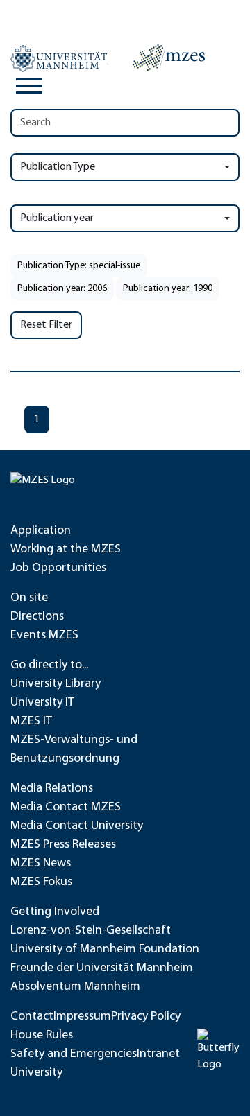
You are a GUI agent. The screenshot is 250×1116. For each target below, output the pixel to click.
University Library (55, 684)
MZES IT (31, 721)
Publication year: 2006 (62, 289)
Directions (37, 617)
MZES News (40, 863)
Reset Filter (46, 325)
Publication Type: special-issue (78, 266)
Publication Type (57, 167)
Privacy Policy (146, 1017)
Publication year (57, 218)
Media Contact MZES (65, 807)
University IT (42, 703)
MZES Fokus (41, 882)
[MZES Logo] (169, 57)
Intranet (158, 1054)
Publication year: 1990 (167, 289)
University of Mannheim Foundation (104, 949)
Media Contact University (76, 826)
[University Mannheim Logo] (59, 58)
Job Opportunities (58, 568)
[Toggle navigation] (29, 86)
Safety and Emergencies (73, 1054)
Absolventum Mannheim (75, 987)
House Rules (41, 1035)
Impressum (82, 1017)
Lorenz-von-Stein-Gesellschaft (90, 931)
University (36, 1073)
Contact (31, 1017)
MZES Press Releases (63, 845)
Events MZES (44, 635)
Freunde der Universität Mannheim (101, 968)
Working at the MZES (65, 549)
